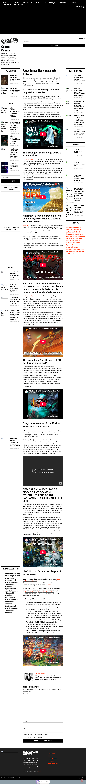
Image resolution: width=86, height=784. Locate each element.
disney (74, 236)
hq (84, 236)
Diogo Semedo (9, 589)
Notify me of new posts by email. (33, 737)
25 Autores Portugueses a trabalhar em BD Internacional (11, 583)
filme (81, 236)
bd (80, 230)
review (78, 249)
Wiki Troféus (18, 5)
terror (67, 251)
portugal (68, 247)
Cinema (17, 3)
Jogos (38, 3)
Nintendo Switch (77, 241)
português (73, 247)
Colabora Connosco (53, 758)
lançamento (72, 238)
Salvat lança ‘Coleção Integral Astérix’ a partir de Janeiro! (12, 575)
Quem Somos (51, 753)
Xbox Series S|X (72, 253)
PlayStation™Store (31, 592)
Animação (52, 3)
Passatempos (63, 3)
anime (67, 228)
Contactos (51, 761)
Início (4, 3)
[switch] (43, 624)
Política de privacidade (54, 763)
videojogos (76, 251)
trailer (49, 585)
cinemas (72, 234)
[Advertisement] (43, 22)
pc (73, 243)
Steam (40, 592)
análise (77, 228)
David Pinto (8, 573)
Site (24, 728)
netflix (71, 241)
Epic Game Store (48, 592)
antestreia (72, 228)
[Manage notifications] (82, 780)
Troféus (73, 3)
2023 (44, 3)
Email (25, 721)
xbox (80, 251)
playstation (77, 243)
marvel (67, 241)
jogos (67, 238)
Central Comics (6, 48)
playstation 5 (76, 245)
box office (78, 232)
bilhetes (74, 232)
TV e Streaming (27, 3)
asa (80, 228)
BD (10, 3)
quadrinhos (69, 249)
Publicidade (51, 756)
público (78, 247)
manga (80, 238)
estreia (78, 236)
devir (71, 236)
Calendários (7, 5)
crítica (67, 236)
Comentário (26, 694)
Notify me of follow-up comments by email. (36, 734)
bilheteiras (68, 232)
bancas (68, 230)
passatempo (69, 243)
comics (81, 234)
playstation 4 (69, 245)
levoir (77, 238)
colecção (77, 234)
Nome (25, 715)
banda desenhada (74, 230)
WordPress (82, 778)
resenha (74, 249)
